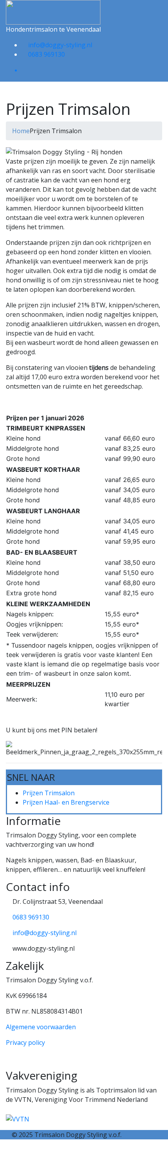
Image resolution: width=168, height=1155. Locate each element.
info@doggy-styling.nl (60, 45)
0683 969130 (46, 54)
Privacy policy (25, 1042)
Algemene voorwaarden (41, 1027)
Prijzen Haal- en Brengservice (66, 802)
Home (21, 131)
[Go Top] (3, 1150)
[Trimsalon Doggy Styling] (53, 11)
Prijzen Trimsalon (49, 793)
